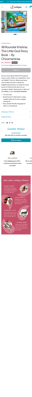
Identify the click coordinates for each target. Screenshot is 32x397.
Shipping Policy (6, 117)
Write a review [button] (16, 140)
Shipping (11, 65)
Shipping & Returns (7, 112)
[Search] (26, 7)
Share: (3, 122)
